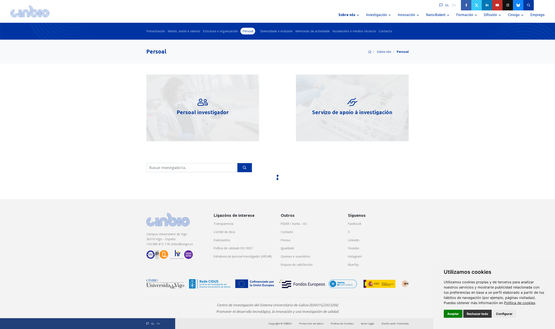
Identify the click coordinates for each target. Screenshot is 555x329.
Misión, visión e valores (184, 31)
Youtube (353, 248)
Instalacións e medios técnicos (354, 31)
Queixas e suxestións (295, 256)
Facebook (354, 224)
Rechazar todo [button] (477, 314)
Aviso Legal (367, 323)
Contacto (385, 31)
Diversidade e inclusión (276, 31)
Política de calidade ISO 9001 (233, 248)
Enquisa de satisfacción (297, 265)
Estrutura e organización (220, 31)
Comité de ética (224, 232)
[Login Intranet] (539, 5)
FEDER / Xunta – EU (294, 224)
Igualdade (287, 248)
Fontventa (403, 323)
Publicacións (222, 240)
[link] (519, 303)
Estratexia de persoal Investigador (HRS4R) (243, 256)
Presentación (155, 31)
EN (454, 5)
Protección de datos (311, 323)
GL (447, 5)
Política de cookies (519, 303)
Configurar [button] (504, 314)
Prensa (285, 240)
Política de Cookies (342, 323)
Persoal (248, 31)
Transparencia (223, 224)
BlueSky (353, 265)
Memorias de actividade (312, 31)
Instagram (355, 256)
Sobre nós (384, 52)
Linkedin (353, 240)
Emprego (538, 15)
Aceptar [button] (453, 314)
